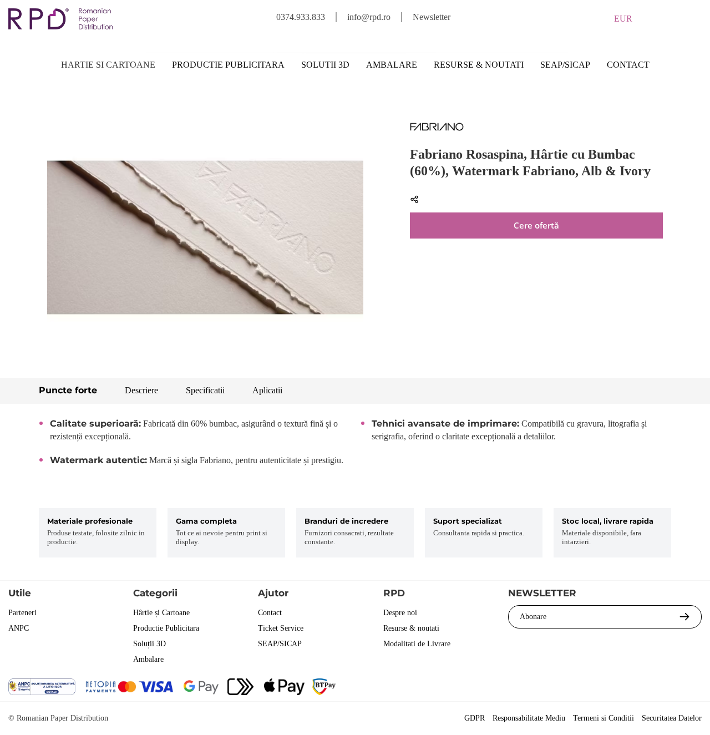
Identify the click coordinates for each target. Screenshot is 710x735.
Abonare (533, 616)
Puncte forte (68, 390)
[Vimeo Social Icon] (692, 688)
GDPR (474, 718)
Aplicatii (267, 390)
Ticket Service (280, 628)
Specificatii (205, 390)
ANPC (18, 628)
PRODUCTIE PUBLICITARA (228, 64)
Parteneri (22, 613)
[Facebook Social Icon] (602, 688)
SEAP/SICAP (565, 64)
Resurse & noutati (479, 64)
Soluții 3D (149, 644)
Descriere (141, 390)
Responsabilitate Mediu (529, 718)
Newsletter (431, 17)
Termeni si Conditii (603, 718)
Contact (628, 64)
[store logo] (60, 18)
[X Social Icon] (632, 688)
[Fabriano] (437, 129)
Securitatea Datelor (672, 718)
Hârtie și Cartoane (161, 613)
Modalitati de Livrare (416, 644)
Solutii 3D (325, 64)
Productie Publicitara (166, 628)
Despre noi (400, 613)
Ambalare (391, 64)
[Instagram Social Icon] (662, 688)
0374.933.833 (300, 17)
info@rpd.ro (368, 17)
